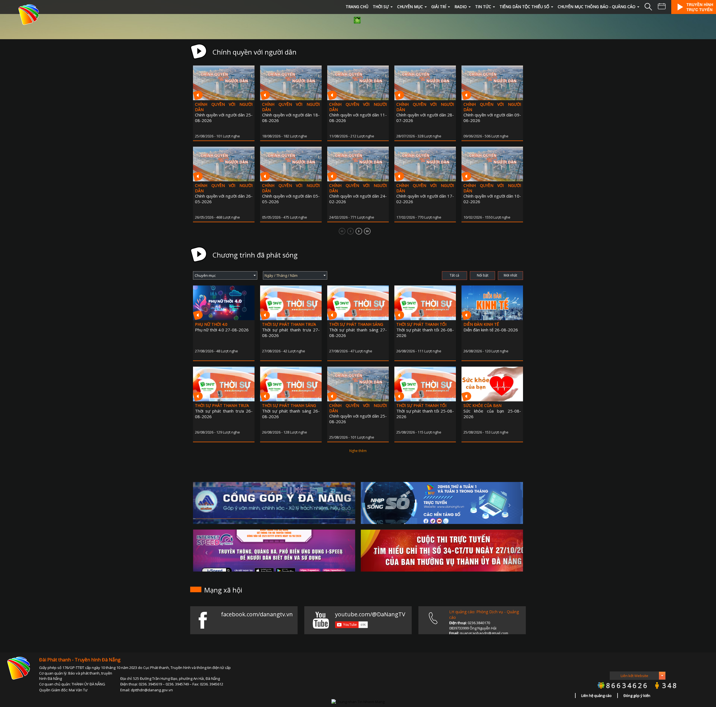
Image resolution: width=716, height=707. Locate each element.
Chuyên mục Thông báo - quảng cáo (596, 6)
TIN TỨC (483, 6)
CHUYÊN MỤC (410, 6)
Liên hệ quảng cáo (596, 695)
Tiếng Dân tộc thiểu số (524, 6)
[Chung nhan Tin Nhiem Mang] (358, 701)
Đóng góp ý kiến (636, 695)
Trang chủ (357, 6)
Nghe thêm (358, 450)
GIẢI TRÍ (438, 6)
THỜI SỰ (381, 6)
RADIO (460, 6)
